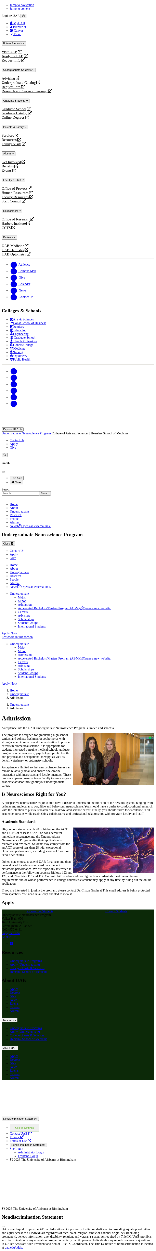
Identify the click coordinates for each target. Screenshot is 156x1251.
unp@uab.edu (11, 933)
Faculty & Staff (12, 180)
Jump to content (20, 8)
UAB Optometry (14, 254)
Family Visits (11, 144)
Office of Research (15, 219)
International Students (32, 626)
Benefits (8, 166)
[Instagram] (14, 384)
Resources (9, 140)
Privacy (17, 1137)
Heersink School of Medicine (28, 971)
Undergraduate (19, 593)
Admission (25, 604)
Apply (14, 444)
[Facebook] (14, 371)
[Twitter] (14, 377)
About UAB (9, 1048)
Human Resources (15, 193)
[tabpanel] (78, 492)
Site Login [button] (16, 1148)
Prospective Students (40, 911)
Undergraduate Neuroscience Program (27, 433)
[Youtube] (14, 390)
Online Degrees (13, 117)
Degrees (15, 992)
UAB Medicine (13, 246)
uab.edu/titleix (14, 1247)
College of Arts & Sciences (27, 968)
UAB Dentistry (13, 250)
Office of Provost (14, 188)
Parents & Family (14, 127)
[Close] (23, 16)
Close (7, 543)
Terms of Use (20, 1140)
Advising (8, 78)
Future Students (13, 43)
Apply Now (9, 633)
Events (7, 170)
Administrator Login (31, 1152)
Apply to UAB (12, 56)
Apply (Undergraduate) (25, 964)
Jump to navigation (22, 5)
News (13, 1000)
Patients (8, 237)
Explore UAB (11, 429)
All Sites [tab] (16, 482)
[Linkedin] (14, 403)
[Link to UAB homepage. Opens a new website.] (37, 1089)
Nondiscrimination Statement (20, 1118)
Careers (23, 612)
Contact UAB (21, 1133)
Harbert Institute (14, 223)
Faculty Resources (15, 197)
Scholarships (26, 619)
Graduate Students (14, 100)
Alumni (7, 153)
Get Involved (11, 162)
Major (22, 597)
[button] (78, 637)
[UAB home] (78, 425)
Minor (22, 601)
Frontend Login (28, 1156)
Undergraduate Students (17, 69)
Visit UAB (9, 52)
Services (8, 135)
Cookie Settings (24, 1127)
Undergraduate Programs (26, 961)
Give (13, 447)
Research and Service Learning (25, 91)
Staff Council (11, 201)
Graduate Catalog (14, 113)
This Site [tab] (16, 478)
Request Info (11, 60)
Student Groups (28, 622)
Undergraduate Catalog (19, 83)
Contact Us (17, 440)
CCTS (7, 228)
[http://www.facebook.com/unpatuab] (11, 943)
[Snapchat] (14, 397)
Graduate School (14, 109)
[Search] (5, 455)
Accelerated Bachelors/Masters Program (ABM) (64, 608)
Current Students (116, 911)
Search (6, 489)
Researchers (11, 210)
